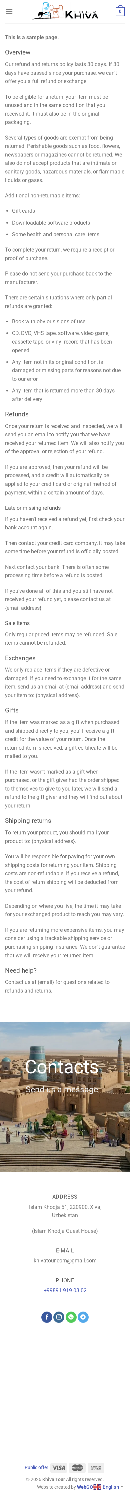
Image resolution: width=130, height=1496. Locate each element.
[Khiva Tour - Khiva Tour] (65, 11)
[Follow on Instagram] (58, 1317)
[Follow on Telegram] (83, 1317)
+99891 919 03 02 (65, 1290)
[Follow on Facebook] (46, 1317)
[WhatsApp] (71, 1317)
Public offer (36, 1467)
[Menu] (9, 11)
